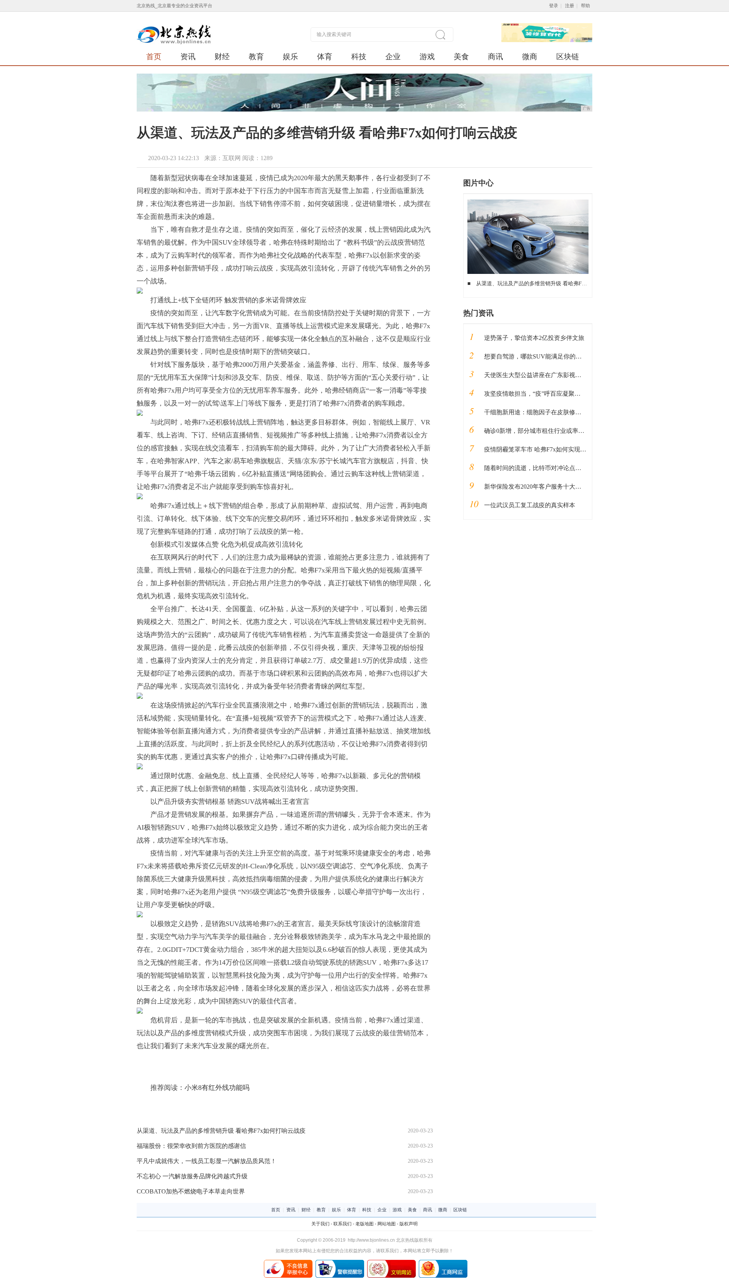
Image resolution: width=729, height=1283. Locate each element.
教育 (256, 56)
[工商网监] (443, 1262)
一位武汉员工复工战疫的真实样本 (529, 505)
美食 (461, 56)
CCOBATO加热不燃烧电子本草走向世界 (191, 1191)
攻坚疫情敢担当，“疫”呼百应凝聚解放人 (538, 393)
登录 (553, 5)
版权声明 (408, 1223)
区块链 (567, 56)
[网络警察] (340, 1262)
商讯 (495, 56)
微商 (529, 56)
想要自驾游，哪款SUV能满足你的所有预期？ (545, 356)
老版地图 (364, 1223)
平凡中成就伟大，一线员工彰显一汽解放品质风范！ (206, 1161)
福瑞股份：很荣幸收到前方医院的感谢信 (191, 1146)
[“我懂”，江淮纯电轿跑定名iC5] (528, 202)
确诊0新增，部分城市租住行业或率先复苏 (540, 431)
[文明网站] (391, 1262)
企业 (393, 56)
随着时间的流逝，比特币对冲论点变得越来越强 (548, 468)
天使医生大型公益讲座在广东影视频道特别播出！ (551, 375)
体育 (324, 56)
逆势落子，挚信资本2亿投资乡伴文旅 (534, 338)
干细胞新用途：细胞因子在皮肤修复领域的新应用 (551, 412)
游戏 (427, 56)
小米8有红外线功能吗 (217, 1087)
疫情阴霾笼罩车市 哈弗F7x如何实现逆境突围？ (547, 449)
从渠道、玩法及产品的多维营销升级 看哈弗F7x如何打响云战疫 (221, 1130)
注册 (569, 5)
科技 (358, 56)
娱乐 (290, 56)
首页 (153, 56)
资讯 (188, 56)
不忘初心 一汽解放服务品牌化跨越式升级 (192, 1176)
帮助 (585, 5)
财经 (222, 56)
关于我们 (320, 1223)
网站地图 (386, 1223)
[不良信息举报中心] (288, 1262)
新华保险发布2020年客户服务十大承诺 (535, 486)
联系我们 (342, 1223)
